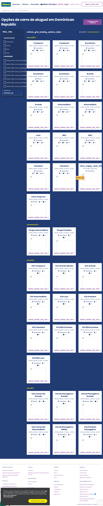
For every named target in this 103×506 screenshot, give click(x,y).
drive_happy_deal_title (91, 166)
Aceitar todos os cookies (38, 501)
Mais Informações (8, 496)
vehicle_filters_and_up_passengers (17, 60)
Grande (90, 74)
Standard (38, 166)
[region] (25, 496)
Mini (64, 135)
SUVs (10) (30, 260)
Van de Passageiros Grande (64, 395)
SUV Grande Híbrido (64, 266)
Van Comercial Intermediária (38, 428)
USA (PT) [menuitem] (45, 4)
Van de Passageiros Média (64, 428)
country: (90, 32)
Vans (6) (30, 388)
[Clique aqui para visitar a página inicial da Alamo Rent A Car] (5, 4)
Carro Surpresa (38, 197)
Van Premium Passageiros (90, 428)
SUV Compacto (38, 266)
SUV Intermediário (38, 296)
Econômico (90, 43)
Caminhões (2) (32, 225)
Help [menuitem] (36, 4)
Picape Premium (64, 230)
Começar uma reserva (92, 22)
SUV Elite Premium (64, 327)
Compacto (38, 43)
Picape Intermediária (38, 230)
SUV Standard (38, 327)
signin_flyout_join (92, 4)
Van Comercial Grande (38, 395)
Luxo (38, 135)
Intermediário (64, 104)
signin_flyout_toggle (61, 4)
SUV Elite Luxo (38, 358)
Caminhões (10, 42)
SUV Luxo (64, 296)
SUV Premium (90, 296)
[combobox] (90, 32)
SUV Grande (90, 266)
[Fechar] (46, 491)
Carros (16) (31, 38)
